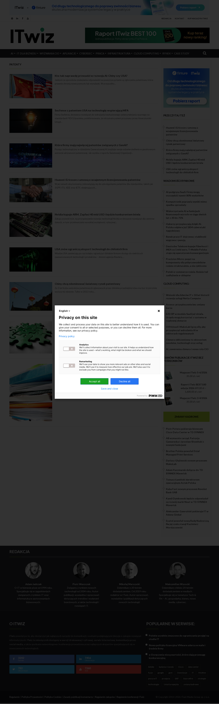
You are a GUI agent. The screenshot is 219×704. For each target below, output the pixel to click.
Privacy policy (67, 336)
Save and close (109, 388)
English (63, 310)
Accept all (94, 381)
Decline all (124, 381)
